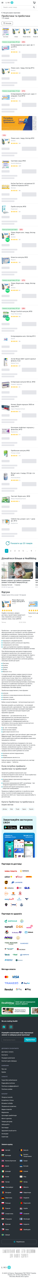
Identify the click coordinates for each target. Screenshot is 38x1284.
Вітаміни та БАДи (7, 1103)
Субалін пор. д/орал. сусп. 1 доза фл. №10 (23, 520)
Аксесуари (5, 1133)
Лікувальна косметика (9, 1106)
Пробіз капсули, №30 (18, 206)
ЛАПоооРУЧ (5, 1124)
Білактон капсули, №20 (19, 257)
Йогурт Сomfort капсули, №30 (21, 311)
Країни (4, 1072)
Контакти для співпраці (9, 1061)
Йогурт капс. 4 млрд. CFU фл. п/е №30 (23, 474)
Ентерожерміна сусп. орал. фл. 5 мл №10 (22, 46)
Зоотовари (5, 1127)
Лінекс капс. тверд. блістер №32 (22, 138)
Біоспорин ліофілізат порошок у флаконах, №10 (22, 428)
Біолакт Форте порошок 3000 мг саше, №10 (22, 405)
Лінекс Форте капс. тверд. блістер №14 (23, 233)
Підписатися (30, 1040)
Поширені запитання (8, 1058)
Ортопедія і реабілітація (9, 1115)
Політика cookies (7, 1089)
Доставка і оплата (7, 1052)
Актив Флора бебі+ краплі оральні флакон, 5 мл (23, 360)
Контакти (5, 1055)
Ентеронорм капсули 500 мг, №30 (23, 382)
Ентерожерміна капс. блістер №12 (23, 336)
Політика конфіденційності (10, 1086)
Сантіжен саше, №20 (18, 161)
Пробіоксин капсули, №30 (20, 450)
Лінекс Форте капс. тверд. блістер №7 (23, 284)
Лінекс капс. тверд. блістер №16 (22, 68)
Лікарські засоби (7, 1097)
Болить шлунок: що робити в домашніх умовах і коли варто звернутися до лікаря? (16, 581)
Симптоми (5, 1136)
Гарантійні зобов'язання (9, 1080)
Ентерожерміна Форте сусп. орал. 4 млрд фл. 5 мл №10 (23, 95)
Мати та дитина (7, 1118)
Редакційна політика (8, 1083)
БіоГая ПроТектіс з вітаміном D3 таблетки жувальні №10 (23, 184)
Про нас (4, 1069)
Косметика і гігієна (8, 1100)
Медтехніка (5, 1112)
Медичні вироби (7, 1109)
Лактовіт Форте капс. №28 (20, 496)
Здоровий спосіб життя (9, 1130)
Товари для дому (7, 1121)
